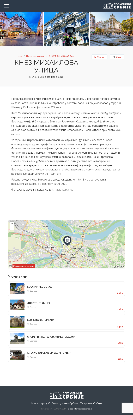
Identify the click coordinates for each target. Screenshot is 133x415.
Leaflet (118, 267)
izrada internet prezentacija (80, 409)
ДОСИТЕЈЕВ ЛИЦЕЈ (38, 303)
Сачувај (100, 57)
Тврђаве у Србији (91, 403)
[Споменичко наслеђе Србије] (66, 395)
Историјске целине (35, 56)
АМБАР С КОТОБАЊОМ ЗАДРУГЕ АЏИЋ (49, 353)
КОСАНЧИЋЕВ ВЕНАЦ (39, 287)
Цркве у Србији (68, 403)
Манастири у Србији (44, 403)
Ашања (33, 357)
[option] (66, 29)
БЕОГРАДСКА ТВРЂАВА (40, 320)
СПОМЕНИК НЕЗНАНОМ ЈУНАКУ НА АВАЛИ (51, 337)
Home (19, 56)
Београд (33, 291)
